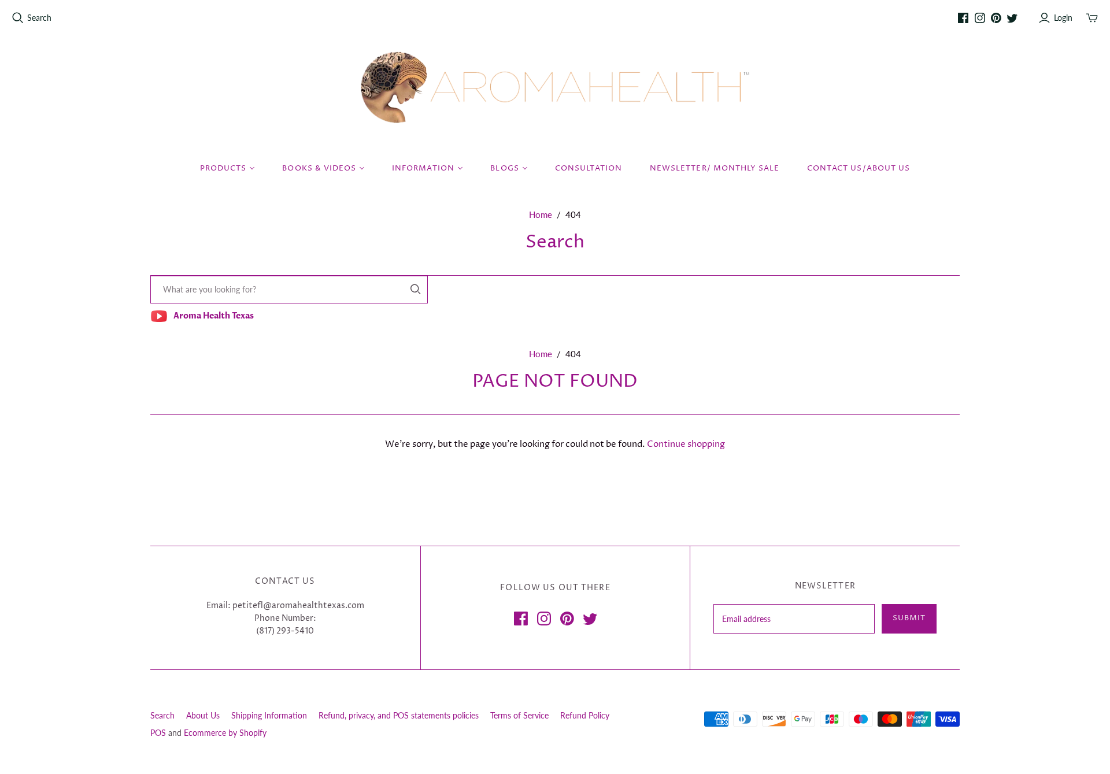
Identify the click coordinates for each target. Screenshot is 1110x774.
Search (39, 18)
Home (540, 214)
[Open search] (18, 18)
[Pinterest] (996, 18)
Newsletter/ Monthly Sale (714, 168)
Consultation (588, 168)
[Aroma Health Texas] (555, 87)
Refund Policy (584, 715)
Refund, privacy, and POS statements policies (399, 715)
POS (158, 733)
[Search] (415, 289)
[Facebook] (963, 18)
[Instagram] (980, 18)
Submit (909, 618)
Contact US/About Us (858, 168)
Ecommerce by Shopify (225, 733)
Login (1063, 18)
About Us (203, 715)
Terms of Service (519, 715)
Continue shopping (686, 444)
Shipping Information (269, 715)
